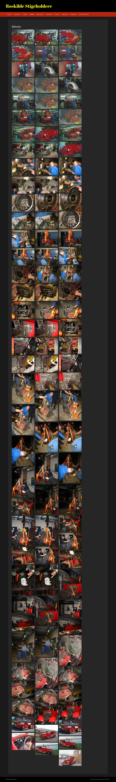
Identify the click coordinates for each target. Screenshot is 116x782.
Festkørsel (49, 14)
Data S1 (57, 14)
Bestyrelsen (40, 14)
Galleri (32, 14)
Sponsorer (65, 14)
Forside (9, 14)
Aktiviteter (73, 14)
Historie (25, 14)
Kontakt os (17, 14)
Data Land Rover (84, 14)
